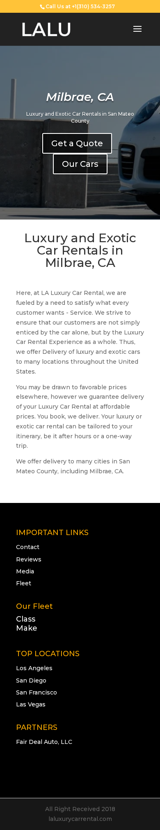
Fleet (23, 583)
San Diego (31, 680)
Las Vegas (31, 704)
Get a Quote (77, 143)
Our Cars (80, 164)
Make (26, 628)
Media (25, 571)
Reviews (28, 559)
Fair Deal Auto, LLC (44, 742)
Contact (27, 547)
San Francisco (36, 692)
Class (25, 619)
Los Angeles (34, 668)
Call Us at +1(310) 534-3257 (80, 6)
